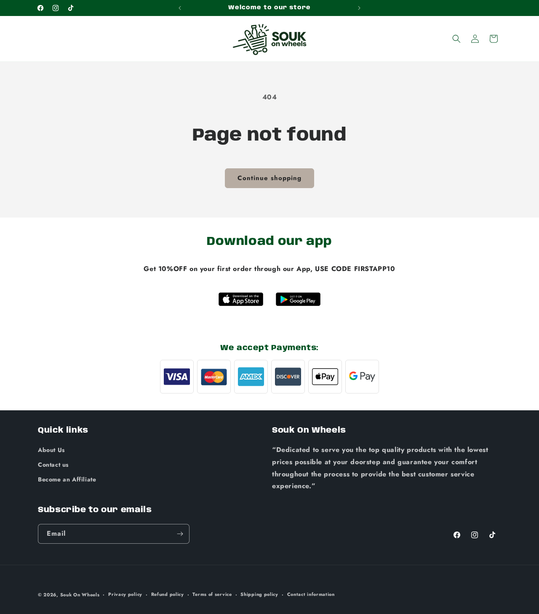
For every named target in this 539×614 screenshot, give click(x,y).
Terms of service (212, 594)
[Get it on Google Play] (298, 299)
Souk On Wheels (80, 594)
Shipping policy (259, 594)
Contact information (311, 594)
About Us (51, 450)
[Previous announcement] (180, 8)
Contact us (53, 464)
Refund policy (167, 594)
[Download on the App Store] (241, 299)
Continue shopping (269, 178)
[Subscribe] (180, 534)
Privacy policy (125, 594)
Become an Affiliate (67, 480)
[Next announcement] (359, 8)
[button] (456, 38)
